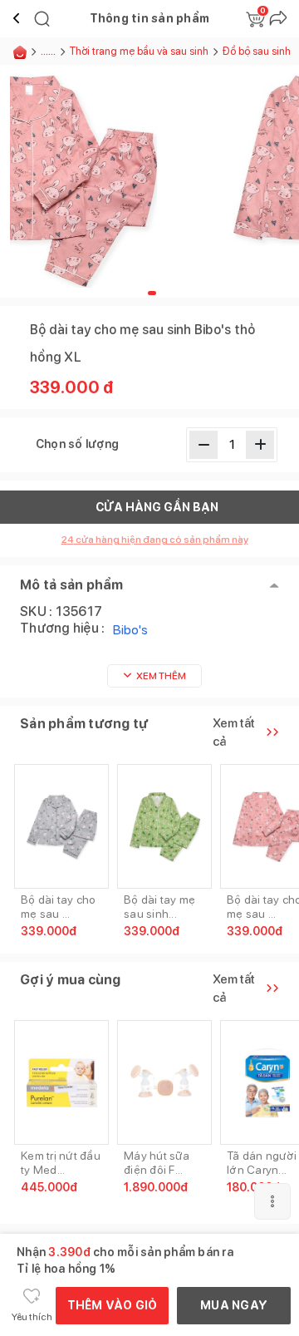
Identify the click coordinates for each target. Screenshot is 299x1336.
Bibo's (130, 630)
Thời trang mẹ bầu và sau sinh (139, 51)
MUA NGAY (233, 1305)
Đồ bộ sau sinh (257, 51)
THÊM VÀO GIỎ (112, 1305)
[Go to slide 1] (152, 293)
